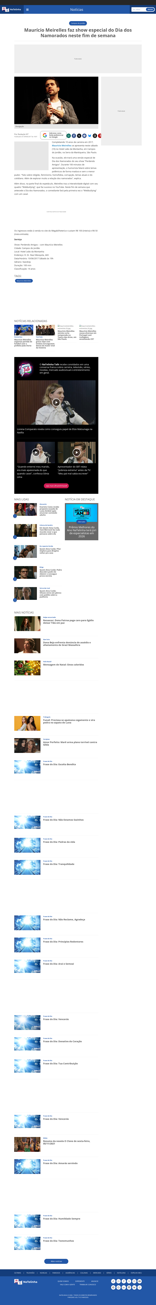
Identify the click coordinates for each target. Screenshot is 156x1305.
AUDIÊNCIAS (70, 1273)
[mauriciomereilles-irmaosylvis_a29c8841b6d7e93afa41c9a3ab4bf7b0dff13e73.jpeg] (45, 330)
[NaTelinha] (11, 9)
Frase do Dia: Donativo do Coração (62, 1041)
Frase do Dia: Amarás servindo (60, 1163)
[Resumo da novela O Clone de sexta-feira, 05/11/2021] (27, 1144)
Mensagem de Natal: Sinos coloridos (63, 664)
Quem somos (63, 1281)
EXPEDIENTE (80, 1281)
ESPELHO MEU (136, 1273)
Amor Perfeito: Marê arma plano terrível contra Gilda (70, 743)
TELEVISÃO (30, 1273)
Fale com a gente (67, 1284)
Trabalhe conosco (88, 1284)
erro (100, 136)
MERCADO (97, 1273)
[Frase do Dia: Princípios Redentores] (27, 945)
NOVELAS (43, 1273)
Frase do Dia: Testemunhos (58, 1240)
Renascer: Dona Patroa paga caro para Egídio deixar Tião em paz (68, 621)
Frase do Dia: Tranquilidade (58, 864)
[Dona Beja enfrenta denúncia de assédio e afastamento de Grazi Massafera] (27, 645)
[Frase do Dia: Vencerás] (27, 1022)
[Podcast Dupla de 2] (129, 1287)
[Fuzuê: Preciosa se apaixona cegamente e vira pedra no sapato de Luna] (27, 723)
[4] (25, 572)
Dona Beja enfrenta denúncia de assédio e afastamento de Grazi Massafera (67, 644)
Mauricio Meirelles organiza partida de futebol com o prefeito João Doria (23, 342)
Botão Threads (139, 1289)
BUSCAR (150, 9)
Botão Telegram (113, 1289)
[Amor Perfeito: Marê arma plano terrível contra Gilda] (27, 745)
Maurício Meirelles (24, 281)
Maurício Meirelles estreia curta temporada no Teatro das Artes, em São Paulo (67, 335)
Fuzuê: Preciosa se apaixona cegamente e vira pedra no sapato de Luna (69, 721)
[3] (25, 551)
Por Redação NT (21, 134)
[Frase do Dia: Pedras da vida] (27, 845)
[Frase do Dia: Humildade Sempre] (27, 1221)
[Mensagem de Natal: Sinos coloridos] (27, 668)
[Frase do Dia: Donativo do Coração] (27, 1044)
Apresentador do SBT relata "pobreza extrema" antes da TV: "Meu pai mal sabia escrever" (74, 470)
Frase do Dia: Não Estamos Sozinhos (63, 819)
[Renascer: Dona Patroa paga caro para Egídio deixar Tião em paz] (27, 623)
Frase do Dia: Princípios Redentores (63, 941)
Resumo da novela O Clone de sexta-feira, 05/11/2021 (66, 1142)
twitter (79, 137)
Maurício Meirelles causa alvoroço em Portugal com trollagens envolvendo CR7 (87, 335)
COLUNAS (84, 1273)
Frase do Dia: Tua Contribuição (60, 1063)
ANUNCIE (94, 1281)
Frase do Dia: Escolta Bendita (59, 764)
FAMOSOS (56, 1273)
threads (95, 137)
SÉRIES (109, 1273)
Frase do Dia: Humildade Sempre (61, 1218)
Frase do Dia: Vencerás (56, 1019)
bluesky (89, 137)
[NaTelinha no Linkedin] (124, 1287)
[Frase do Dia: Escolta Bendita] (27, 767)
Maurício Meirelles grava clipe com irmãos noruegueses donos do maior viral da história (45, 343)
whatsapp (68, 137)
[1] (25, 509)
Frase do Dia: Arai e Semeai (58, 963)
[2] (25, 530)
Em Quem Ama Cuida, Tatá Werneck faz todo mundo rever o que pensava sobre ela (50, 531)
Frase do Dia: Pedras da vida (59, 841)
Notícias (76, 9)
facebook (74, 137)
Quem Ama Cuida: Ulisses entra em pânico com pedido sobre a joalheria (50, 594)
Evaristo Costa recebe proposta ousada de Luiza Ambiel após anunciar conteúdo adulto (49, 511)
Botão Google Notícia (118, 1289)
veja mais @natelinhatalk (56, 485)
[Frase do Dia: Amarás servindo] (27, 1166)
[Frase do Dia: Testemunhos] (27, 1243)
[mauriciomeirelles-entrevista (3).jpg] (67, 327)
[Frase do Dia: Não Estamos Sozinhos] (27, 822)
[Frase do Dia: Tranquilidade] (27, 867)
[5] (25, 593)
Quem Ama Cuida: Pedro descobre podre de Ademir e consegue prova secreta (51, 573)
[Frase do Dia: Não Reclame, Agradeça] (27, 922)
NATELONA (121, 1273)
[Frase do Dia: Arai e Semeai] (27, 966)
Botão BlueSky (134, 1289)
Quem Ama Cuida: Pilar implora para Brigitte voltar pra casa (50, 551)
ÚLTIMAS (17, 1273)
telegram (84, 137)
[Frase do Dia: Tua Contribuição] (27, 1066)
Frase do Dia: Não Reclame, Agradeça (64, 919)
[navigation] (27, 9)
